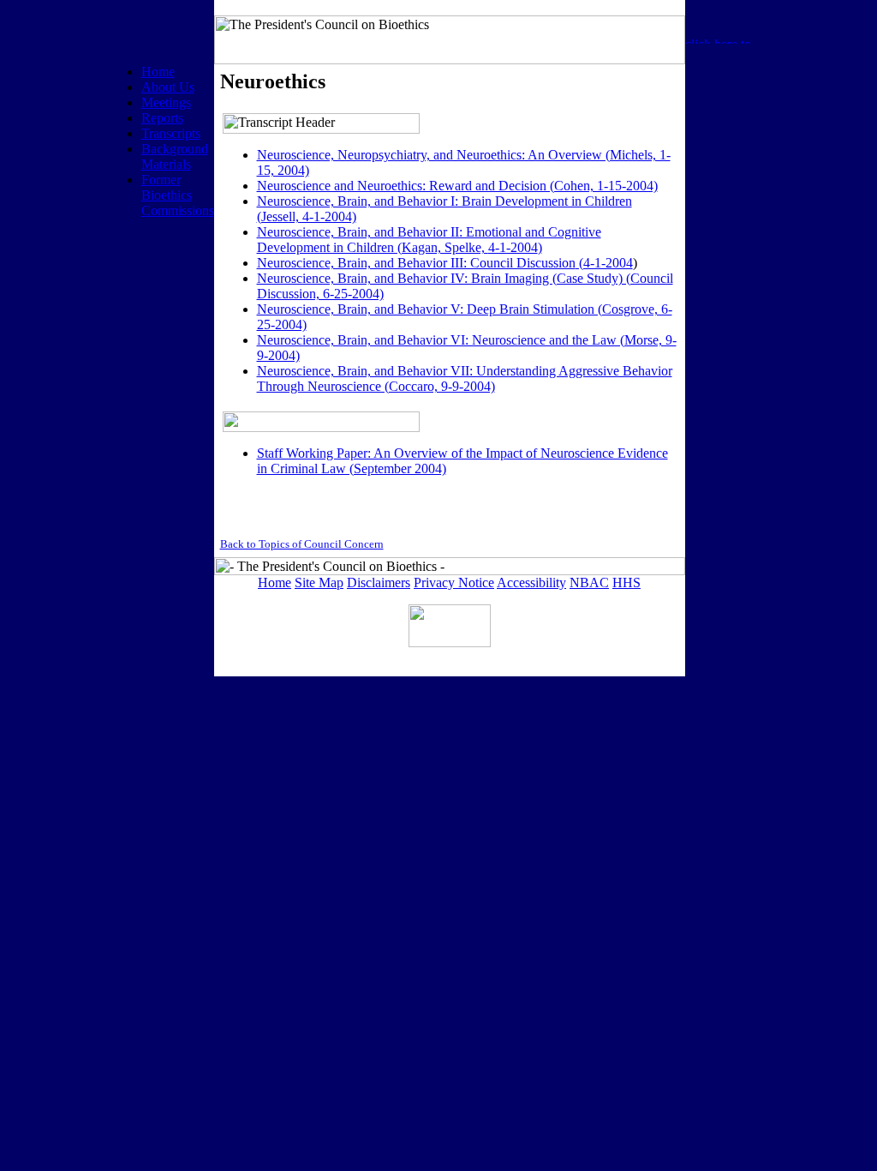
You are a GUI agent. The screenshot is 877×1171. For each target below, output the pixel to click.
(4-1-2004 (604, 262)
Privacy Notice (454, 582)
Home (158, 71)
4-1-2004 (513, 247)
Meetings (166, 102)
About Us (167, 87)
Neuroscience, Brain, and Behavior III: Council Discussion (416, 262)
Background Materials (174, 156)
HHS (626, 582)
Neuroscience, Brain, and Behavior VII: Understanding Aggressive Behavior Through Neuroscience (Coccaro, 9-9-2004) (464, 378)
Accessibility (531, 582)
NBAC (589, 582)
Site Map (319, 582)
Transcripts (170, 133)
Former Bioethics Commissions (177, 195)
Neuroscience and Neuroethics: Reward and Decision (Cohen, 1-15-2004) (457, 185)
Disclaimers (378, 582)
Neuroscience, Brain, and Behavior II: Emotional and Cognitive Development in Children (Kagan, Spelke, (429, 240)
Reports (162, 118)
